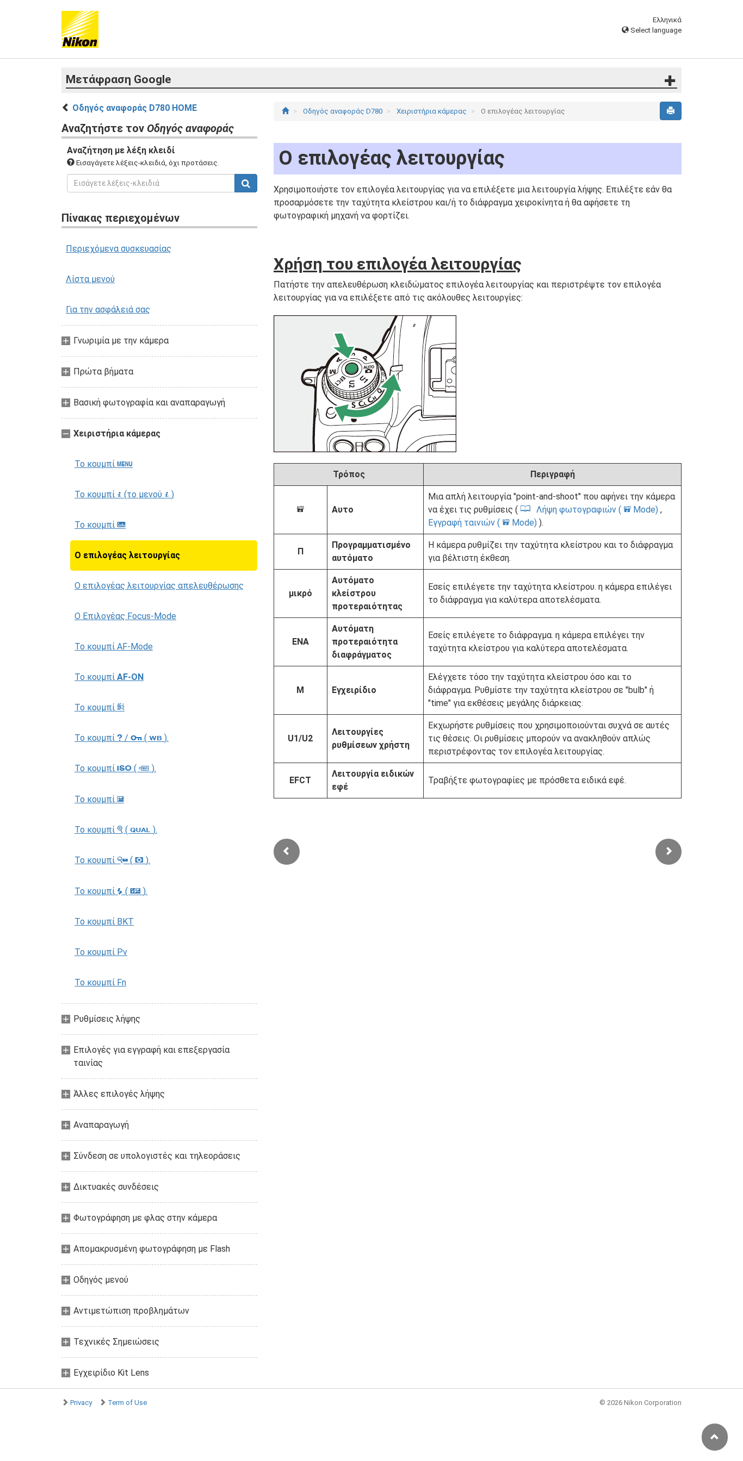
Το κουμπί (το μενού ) (124, 494)
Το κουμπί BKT (104, 921)
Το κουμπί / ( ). (122, 738)
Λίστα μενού (90, 279)
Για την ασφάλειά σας (108, 309)
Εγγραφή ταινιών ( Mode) (483, 522)
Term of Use (127, 1402)
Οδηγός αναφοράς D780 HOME (134, 108)
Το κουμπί (104, 464)
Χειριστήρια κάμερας (432, 111)
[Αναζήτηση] (245, 183)
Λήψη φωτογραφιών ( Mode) (598, 509)
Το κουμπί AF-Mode (114, 646)
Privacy (81, 1402)
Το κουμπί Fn (100, 982)
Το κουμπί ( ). (115, 768)
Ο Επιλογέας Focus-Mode (125, 616)
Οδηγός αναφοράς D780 (343, 111)
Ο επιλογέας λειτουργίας (127, 555)
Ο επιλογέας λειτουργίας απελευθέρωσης (159, 585)
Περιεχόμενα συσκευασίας (118, 249)
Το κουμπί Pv (101, 952)
